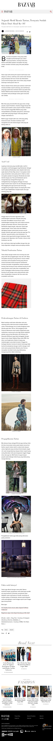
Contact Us (17, 718)
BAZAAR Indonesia (10, 31)
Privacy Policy (17, 716)
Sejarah (11, 629)
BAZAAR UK (34, 707)
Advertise (41, 718)
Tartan (6, 629)
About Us (41, 716)
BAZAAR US (25, 668)
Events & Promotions (31, 716)
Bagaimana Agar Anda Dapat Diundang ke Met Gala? (15, 613)
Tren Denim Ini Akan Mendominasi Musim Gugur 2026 (24, 664)
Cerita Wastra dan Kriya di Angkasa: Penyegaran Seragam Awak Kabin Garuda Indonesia (8, 666)
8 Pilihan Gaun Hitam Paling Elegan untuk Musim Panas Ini (45, 700)
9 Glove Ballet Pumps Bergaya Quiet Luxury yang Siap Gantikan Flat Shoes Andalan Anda (32, 701)
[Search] (51, 11)
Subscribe (29, 718)
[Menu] (2, 11)
